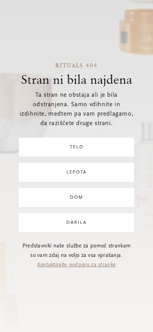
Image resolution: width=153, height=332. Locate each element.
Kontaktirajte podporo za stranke (76, 265)
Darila (76, 222)
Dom (77, 197)
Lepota (76, 172)
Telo (77, 147)
